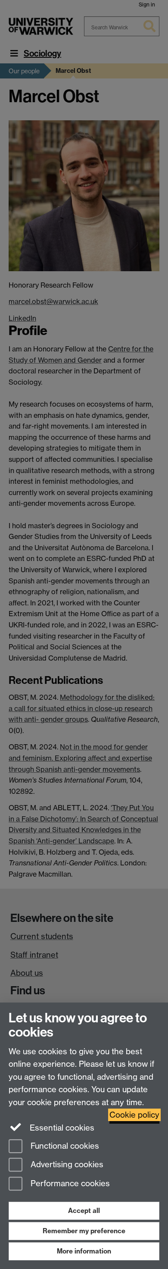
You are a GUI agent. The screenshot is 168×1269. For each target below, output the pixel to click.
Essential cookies (61, 1128)
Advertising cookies (65, 1165)
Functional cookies (63, 1146)
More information (84, 1251)
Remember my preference (84, 1231)
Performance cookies (69, 1184)
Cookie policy (134, 1115)
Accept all (84, 1210)
